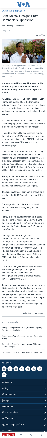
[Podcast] (39, 368)
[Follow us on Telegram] (27, 368)
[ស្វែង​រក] (41, 435)
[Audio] (31, 435)
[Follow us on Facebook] (4, 368)
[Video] (21, 435)
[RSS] (33, 368)
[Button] (40, 35)
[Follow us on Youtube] (15, 368)
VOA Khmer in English (14, 11)
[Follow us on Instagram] (21, 368)
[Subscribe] (4, 374)
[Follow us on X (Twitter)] (9, 368)
